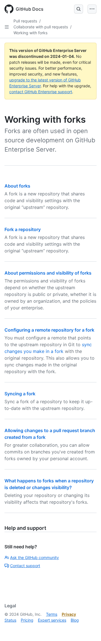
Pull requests (25, 21)
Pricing (27, 620)
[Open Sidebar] (6, 26)
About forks (17, 186)
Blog (75, 620)
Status (10, 620)
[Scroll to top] (88, 628)
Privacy (69, 614)
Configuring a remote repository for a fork (49, 330)
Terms (51, 614)
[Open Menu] (92, 8)
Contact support (25, 565)
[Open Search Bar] (78, 8)
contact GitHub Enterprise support (40, 91)
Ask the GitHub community (34, 557)
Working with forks (30, 32)
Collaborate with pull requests (40, 26)
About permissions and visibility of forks (47, 273)
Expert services (52, 620)
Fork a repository (22, 229)
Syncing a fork (19, 393)
